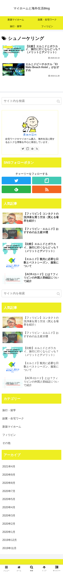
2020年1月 (8, 531)
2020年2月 (8, 523)
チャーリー (30, 134)
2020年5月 (8, 499)
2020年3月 (8, 515)
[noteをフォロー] (28, 149)
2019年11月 (9, 548)
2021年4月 (8, 466)
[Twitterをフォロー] (23, 149)
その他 (6, 443)
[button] (58, 101)
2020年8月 (8, 482)
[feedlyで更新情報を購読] (32, 149)
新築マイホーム (11, 426)
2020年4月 (8, 507)
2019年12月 (9, 540)
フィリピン (9, 434)
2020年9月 (8, 474)
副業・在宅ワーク (13, 418)
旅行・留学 (9, 410)
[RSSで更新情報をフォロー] (37, 149)
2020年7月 (8, 491)
